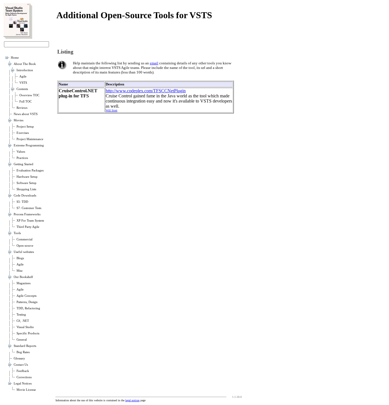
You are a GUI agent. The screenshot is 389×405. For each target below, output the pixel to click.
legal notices (132, 400)
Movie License (26, 389)
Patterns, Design (27, 302)
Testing (21, 314)
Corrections (24, 377)
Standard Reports (25, 345)
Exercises (23, 132)
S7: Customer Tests (29, 208)
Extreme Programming (29, 145)
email (154, 63)
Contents (22, 89)
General (22, 339)
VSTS (23, 82)
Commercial (24, 239)
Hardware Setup (27, 176)
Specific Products (28, 333)
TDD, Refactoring (28, 308)
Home (15, 57)
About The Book (25, 64)
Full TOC (25, 101)
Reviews (22, 107)
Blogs (20, 258)
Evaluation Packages (30, 170)
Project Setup (25, 126)
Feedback (23, 371)
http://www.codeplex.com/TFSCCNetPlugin (146, 90)
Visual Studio (25, 327)
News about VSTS (26, 114)
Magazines (23, 283)
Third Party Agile (28, 226)
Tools (17, 233)
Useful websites (24, 251)
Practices (22, 157)
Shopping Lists (26, 189)
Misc (20, 270)
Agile (22, 76)
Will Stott (111, 110)
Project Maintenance (30, 139)
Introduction (25, 70)
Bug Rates (23, 352)
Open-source (25, 245)
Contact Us (21, 364)
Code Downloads (25, 195)
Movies (18, 120)
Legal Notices (23, 383)
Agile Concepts (26, 295)
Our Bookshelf (23, 277)
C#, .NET (23, 320)
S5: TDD (22, 201)
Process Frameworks (27, 214)
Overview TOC (29, 95)
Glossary (19, 358)
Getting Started (23, 164)
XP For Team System (30, 220)
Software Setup (26, 183)
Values (21, 151)
